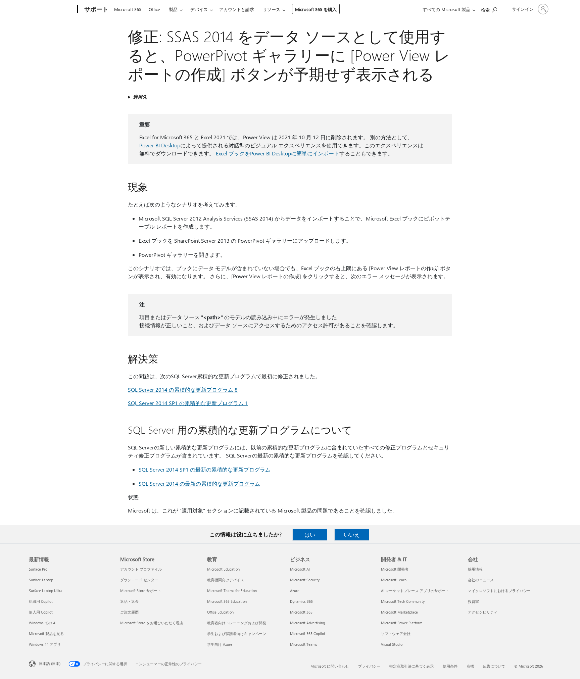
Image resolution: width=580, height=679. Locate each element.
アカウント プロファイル (141, 569)
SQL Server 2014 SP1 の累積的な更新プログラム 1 (188, 402)
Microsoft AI (300, 569)
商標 (470, 666)
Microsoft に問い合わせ (329, 666)
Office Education (220, 612)
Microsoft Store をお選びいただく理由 (151, 622)
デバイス (199, 9)
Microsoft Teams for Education (232, 590)
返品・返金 (129, 601)
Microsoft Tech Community (403, 601)
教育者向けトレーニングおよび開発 (236, 622)
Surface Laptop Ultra (45, 590)
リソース (271, 9)
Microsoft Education (223, 569)
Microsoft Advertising (307, 622)
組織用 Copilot (41, 601)
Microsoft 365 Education (227, 601)
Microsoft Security (305, 579)
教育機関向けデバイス (225, 579)
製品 (173, 9)
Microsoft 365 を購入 (316, 9)
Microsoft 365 (127, 9)
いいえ (352, 534)
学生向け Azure (219, 644)
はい (309, 534)
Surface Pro (38, 569)
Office (154, 9)
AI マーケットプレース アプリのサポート (415, 590)
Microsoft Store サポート (140, 590)
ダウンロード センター (139, 579)
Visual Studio (391, 644)
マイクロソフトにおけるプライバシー (499, 590)
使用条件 (450, 666)
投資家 (473, 601)
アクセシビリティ (482, 612)
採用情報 (475, 569)
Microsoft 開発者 (394, 569)
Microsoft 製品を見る (46, 633)
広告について (494, 666)
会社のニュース (481, 579)
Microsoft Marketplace (399, 612)
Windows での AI (42, 622)
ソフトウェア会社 (395, 633)
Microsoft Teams (303, 644)
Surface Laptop (41, 579)
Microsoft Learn (393, 579)
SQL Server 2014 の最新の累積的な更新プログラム (199, 483)
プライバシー (369, 666)
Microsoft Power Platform (401, 622)
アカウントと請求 (236, 9)
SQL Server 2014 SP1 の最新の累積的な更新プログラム (205, 469)
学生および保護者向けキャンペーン (236, 633)
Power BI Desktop (159, 145)
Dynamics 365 (301, 601)
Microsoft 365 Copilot (307, 633)
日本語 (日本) (49, 663)
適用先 (140, 97)
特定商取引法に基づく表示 (411, 666)
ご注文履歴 (129, 612)
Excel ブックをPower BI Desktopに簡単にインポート (277, 153)
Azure (294, 590)
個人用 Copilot (41, 612)
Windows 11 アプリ (45, 644)
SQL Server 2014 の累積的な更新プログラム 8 (183, 389)
